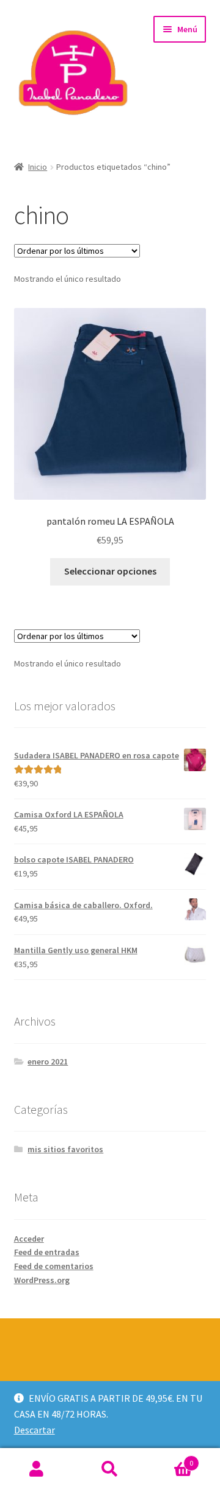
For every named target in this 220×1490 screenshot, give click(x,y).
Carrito (170, 1458)
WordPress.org (42, 1280)
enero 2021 (48, 1061)
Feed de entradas (46, 1252)
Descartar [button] (34, 1430)
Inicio (37, 166)
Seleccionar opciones (110, 571)
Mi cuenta (36, 1469)
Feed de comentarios (54, 1266)
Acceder (29, 1238)
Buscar (110, 1469)
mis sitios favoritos (65, 1149)
